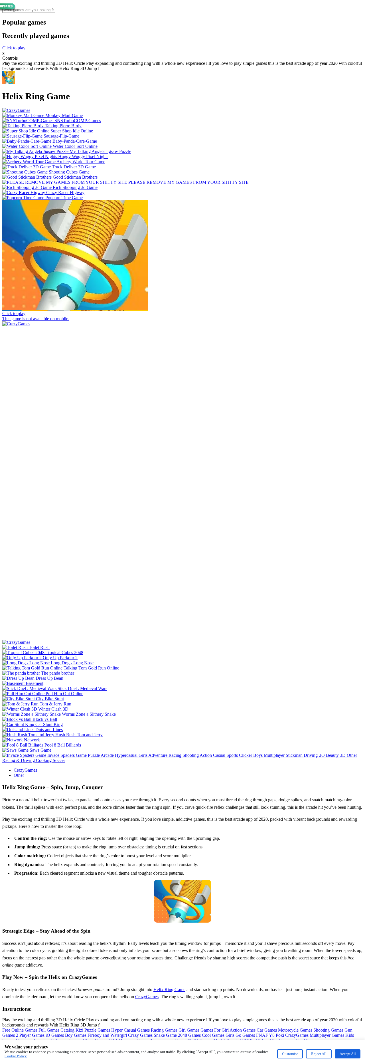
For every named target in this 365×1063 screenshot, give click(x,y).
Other (19, 775)
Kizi (79, 1030)
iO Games (55, 1035)
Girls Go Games (240, 1035)
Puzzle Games (97, 1030)
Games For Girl (214, 1030)
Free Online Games (19, 1030)
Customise (290, 1054)
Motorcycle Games (295, 1030)
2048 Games (189, 1035)
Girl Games (189, 1030)
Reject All (319, 1054)
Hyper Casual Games (130, 1030)
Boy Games (75, 1035)
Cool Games (213, 1035)
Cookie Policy (16, 1056)
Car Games (267, 1030)
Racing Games (164, 1030)
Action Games (243, 1030)
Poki (280, 1035)
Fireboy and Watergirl (107, 1035)
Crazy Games (140, 1035)
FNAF (262, 1035)
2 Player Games (30, 1035)
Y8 (272, 1035)
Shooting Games (328, 1030)
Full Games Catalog (56, 1030)
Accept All (348, 1054)
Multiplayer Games (327, 1035)
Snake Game (165, 1035)
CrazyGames (25, 770)
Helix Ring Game (169, 989)
